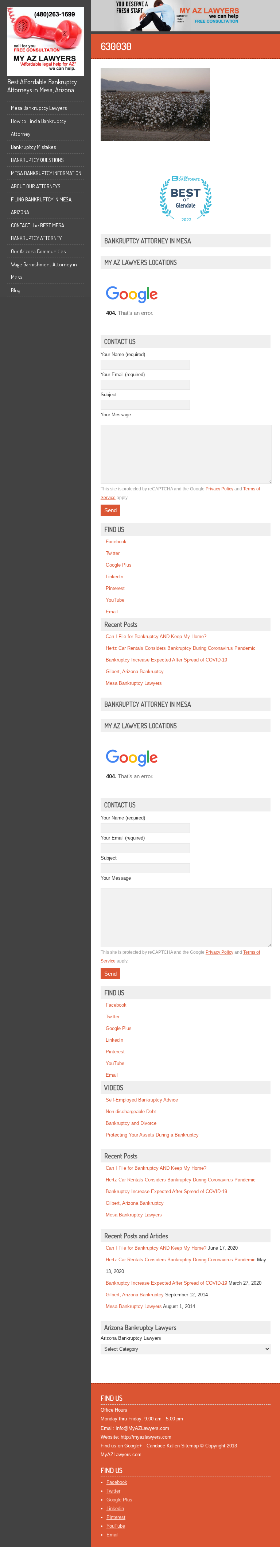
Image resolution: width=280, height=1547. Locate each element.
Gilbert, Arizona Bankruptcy (135, 671)
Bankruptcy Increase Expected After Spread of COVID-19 (166, 660)
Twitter (113, 553)
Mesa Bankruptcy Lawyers (39, 107)
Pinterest (115, 588)
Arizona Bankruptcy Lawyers (131, 1338)
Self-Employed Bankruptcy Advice (142, 1100)
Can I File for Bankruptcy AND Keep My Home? (156, 636)
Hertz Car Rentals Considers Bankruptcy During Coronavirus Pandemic (181, 648)
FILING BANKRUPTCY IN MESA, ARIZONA (42, 206)
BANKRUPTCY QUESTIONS (37, 160)
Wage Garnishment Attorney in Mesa (44, 271)
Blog (15, 290)
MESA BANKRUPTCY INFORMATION (46, 173)
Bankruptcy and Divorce (131, 1123)
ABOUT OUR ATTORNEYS (36, 186)
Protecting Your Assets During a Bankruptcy (152, 1135)
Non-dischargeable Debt (131, 1111)
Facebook (116, 541)
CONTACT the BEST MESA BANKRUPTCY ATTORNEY (37, 232)
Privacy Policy (219, 488)
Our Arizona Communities (38, 251)
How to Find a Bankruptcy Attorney (38, 127)
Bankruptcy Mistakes (33, 146)
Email (112, 611)
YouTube (115, 600)
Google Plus (119, 565)
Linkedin (114, 576)
